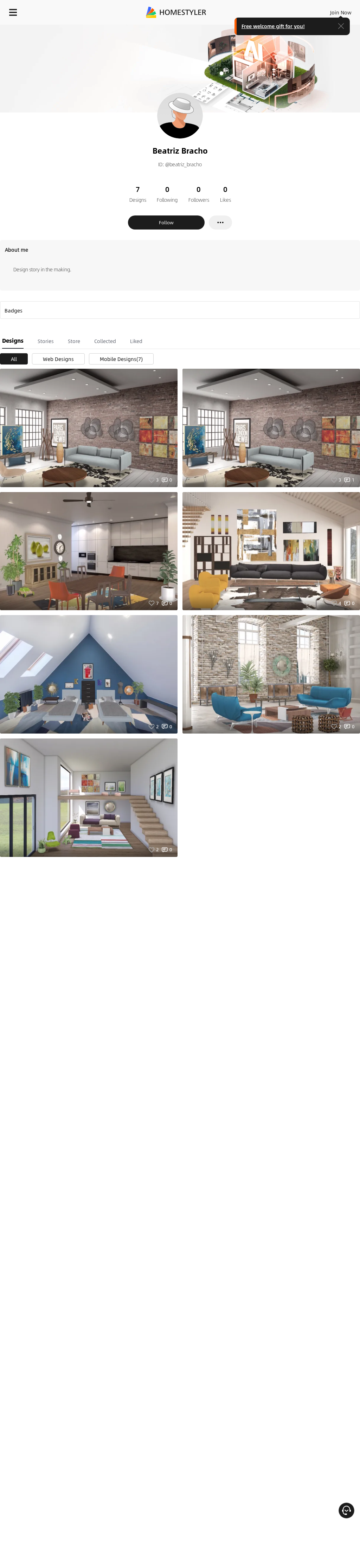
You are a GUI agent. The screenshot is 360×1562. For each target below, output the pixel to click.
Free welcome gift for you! (273, 26)
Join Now (341, 12)
